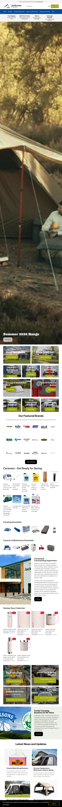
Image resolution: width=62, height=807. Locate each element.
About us (38, 734)
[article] (17, 764)
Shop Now (12, 376)
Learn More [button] (6, 804)
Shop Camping (45, 357)
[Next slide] (10, 477)
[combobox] (34, 6)
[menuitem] (53, 11)
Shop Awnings (12, 357)
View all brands (31, 462)
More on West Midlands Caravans (47, 699)
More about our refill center (16, 700)
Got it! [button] (54, 803)
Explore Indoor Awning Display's (47, 680)
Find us (38, 599)
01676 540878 (39, 1)
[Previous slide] (4, 477)
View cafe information (14, 681)
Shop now (7, 339)
